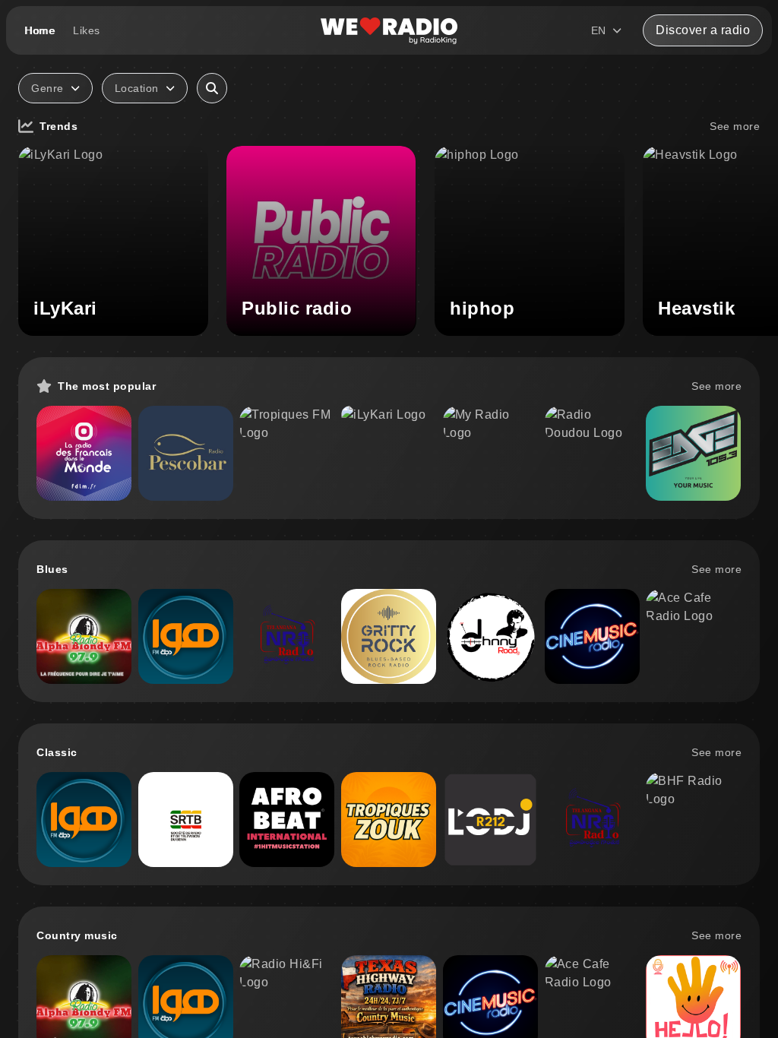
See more (735, 126)
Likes (86, 30)
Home (39, 30)
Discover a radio (703, 30)
